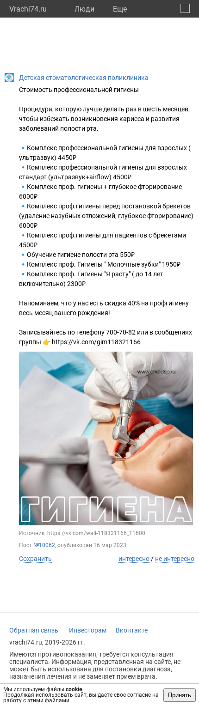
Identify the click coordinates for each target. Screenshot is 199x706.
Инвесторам (87, 630)
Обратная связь (33, 630)
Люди (84, 9)
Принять (179, 695)
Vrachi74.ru (28, 9)
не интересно (174, 558)
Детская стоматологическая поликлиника (84, 77)
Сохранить (35, 558)
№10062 (44, 545)
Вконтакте (132, 630)
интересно (133, 558)
